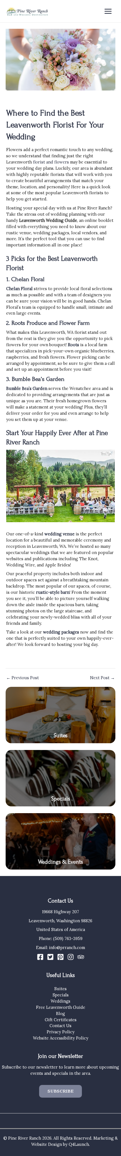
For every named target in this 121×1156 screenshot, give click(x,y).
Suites (61, 736)
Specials (60, 799)
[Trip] (80, 957)
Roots (73, 344)
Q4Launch (79, 1144)
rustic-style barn (53, 592)
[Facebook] (40, 957)
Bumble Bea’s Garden (26, 388)
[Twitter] (50, 957)
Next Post (102, 678)
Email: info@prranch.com (60, 947)
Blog (60, 1013)
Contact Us (60, 1025)
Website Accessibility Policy (60, 1038)
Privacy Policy (61, 1031)
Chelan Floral (19, 288)
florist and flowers (51, 162)
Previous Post (22, 678)
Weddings (60, 1001)
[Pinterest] (60, 957)
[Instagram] (70, 957)
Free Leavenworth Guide (60, 1007)
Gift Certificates (61, 1019)
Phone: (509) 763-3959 (60, 938)
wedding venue (59, 534)
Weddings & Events (60, 862)
